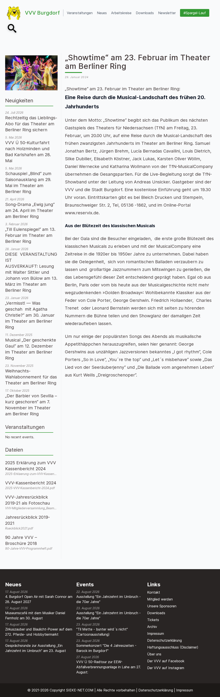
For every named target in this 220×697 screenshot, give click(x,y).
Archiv (152, 626)
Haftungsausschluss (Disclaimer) (172, 647)
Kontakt (153, 592)
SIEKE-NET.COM (79, 690)
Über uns (154, 654)
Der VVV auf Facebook (165, 661)
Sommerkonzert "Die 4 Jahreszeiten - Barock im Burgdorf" (106, 648)
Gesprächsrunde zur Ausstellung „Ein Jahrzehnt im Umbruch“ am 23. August (35, 648)
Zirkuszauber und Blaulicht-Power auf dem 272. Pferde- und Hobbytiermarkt (38, 632)
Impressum (155, 633)
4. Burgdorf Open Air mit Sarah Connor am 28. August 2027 (38, 599)
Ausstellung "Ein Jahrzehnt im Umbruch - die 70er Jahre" (108, 599)
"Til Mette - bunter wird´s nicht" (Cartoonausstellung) (102, 632)
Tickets (153, 620)
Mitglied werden (160, 599)
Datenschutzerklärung (164, 640)
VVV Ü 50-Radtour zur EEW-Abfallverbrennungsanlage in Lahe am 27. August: (108, 667)
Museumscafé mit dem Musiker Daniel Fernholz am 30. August (35, 615)
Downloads (156, 613)
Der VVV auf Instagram (165, 668)
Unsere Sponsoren (161, 606)
